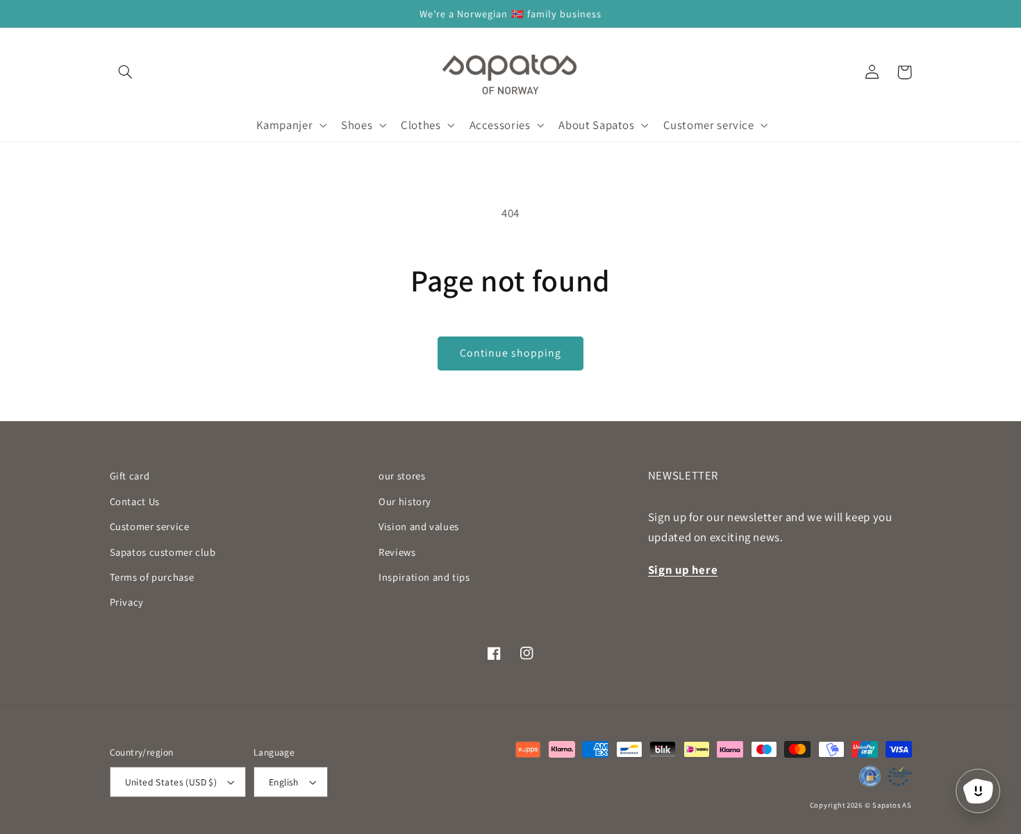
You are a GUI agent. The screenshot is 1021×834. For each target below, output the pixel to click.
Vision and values (419, 526)
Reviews (397, 552)
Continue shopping (511, 353)
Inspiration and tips (424, 577)
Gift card (130, 475)
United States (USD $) (171, 782)
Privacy (127, 602)
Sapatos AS (891, 805)
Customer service (150, 526)
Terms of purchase (152, 577)
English (284, 782)
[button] (126, 72)
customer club (163, 552)
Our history (405, 501)
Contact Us (135, 501)
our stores (402, 475)
